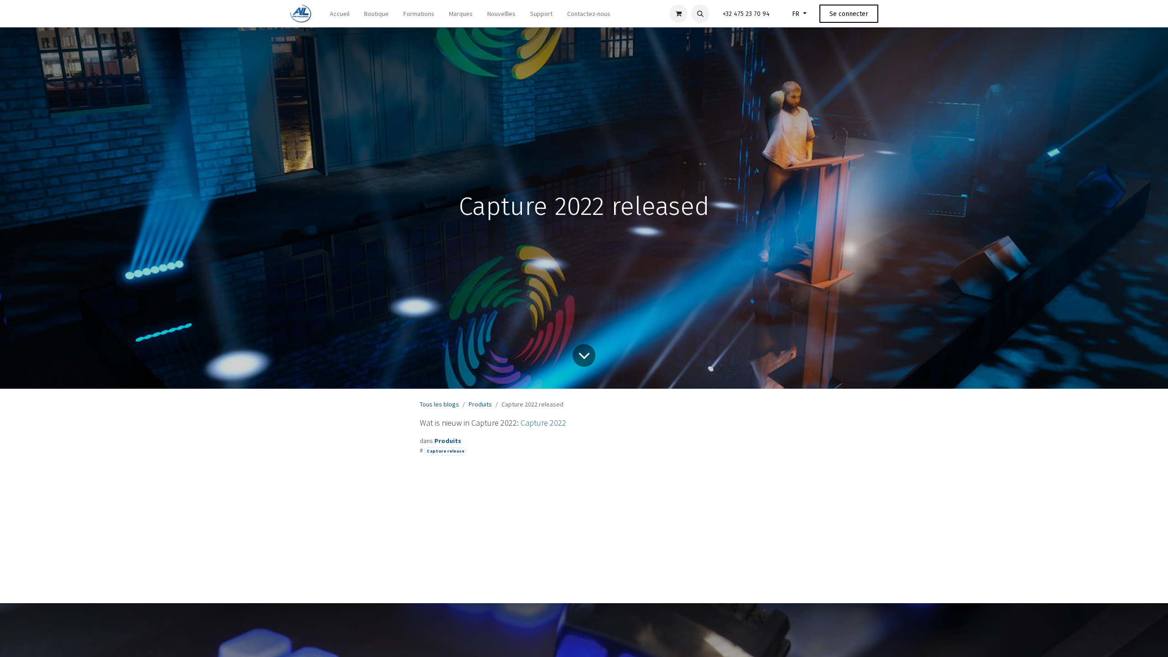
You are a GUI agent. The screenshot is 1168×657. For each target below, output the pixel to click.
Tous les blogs (439, 404)
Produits (480, 404)
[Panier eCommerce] (678, 14)
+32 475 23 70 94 (746, 14)
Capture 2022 (543, 422)
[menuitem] (340, 13)
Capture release (445, 451)
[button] (700, 14)
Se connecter (848, 14)
